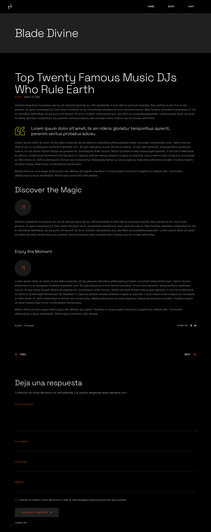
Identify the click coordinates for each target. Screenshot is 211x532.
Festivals (29, 325)
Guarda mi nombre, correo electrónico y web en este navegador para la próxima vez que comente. (73, 500)
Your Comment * (24, 404)
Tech (19, 97)
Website (19, 482)
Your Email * (21, 462)
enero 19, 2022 (32, 97)
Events (18, 325)
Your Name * (22, 441)
